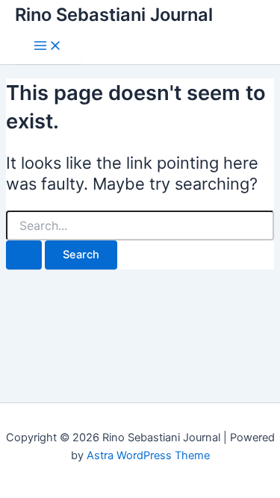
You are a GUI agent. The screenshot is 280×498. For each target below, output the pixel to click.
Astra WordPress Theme (148, 455)
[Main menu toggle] (48, 46)
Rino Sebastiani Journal (114, 14)
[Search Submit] (24, 255)
